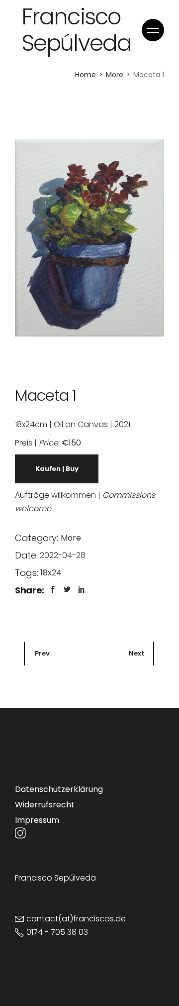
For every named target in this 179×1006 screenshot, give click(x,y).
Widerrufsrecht (45, 804)
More (71, 538)
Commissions (128, 495)
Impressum (37, 820)
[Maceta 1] (89, 237)
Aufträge (32, 495)
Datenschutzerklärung (59, 789)
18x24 (51, 572)
